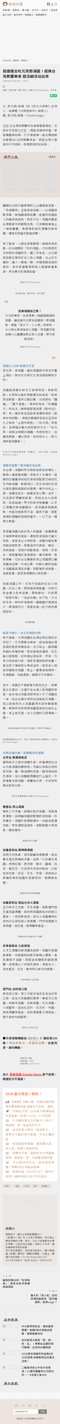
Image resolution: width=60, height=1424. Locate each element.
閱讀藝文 (29, 14)
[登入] (52, 4)
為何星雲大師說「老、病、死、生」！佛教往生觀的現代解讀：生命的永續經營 (37, 1343)
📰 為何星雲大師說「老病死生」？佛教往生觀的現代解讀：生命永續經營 (30, 1134)
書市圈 (25, 10)
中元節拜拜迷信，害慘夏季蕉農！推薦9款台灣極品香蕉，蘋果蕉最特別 (37, 1329)
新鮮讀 (6, 10)
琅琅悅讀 (7, 61)
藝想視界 (18, 14)
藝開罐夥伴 (41, 14)
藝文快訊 (7, 14)
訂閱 (42, 1411)
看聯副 (16, 10)
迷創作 (44, 10)
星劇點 (54, 10)
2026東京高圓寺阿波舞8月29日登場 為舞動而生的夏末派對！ (38, 1357)
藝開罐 (35, 10)
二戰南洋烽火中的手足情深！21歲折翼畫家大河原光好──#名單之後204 (38, 1371)
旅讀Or (26, 81)
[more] (51, 157)
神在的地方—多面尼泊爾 (27, 1043)
